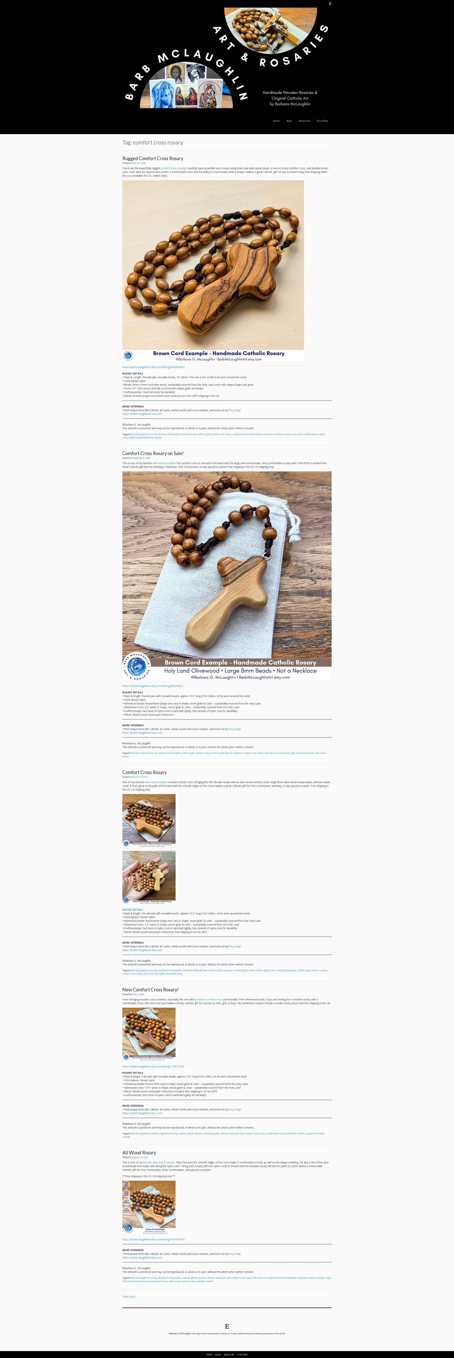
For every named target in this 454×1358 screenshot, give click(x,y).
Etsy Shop (322, 120)
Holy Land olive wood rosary (136, 1281)
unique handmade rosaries (149, 437)
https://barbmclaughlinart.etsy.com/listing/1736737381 (153, 1066)
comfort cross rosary (172, 168)
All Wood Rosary (139, 1152)
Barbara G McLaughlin (170, 434)
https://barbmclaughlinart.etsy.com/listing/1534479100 (153, 1239)
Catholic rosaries (319, 970)
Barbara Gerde (189, 434)
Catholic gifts (203, 434)
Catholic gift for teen (265, 970)
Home (276, 120)
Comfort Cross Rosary (144, 772)
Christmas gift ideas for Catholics (226, 753)
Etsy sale (268, 753)
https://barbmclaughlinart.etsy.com (142, 414)
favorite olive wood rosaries (159, 1162)
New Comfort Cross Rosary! (150, 989)
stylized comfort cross (209, 999)
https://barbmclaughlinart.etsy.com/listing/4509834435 (153, 367)
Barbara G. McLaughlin (170, 970)
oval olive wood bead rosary (276, 434)
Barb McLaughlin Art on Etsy (143, 434)
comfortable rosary (275, 1133)
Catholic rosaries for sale (232, 1133)
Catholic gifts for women (190, 1133)
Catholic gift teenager (286, 970)
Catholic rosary (202, 753)
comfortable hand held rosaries (247, 434)
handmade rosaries (295, 1133)
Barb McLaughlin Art (140, 1133)
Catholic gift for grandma (220, 970)
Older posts (129, 1296)
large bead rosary (159, 1281)
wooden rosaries (205, 1281)
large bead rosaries (305, 753)
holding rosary (324, 1277)
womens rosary (189, 1281)
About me (304, 120)
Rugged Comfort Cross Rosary (152, 158)
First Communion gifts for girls (267, 1277)
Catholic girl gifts (211, 1133)
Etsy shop (234, 410)
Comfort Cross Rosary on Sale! (153, 453)
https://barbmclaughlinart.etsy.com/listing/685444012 (152, 686)
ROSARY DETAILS (132, 909)
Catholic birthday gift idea (194, 970)
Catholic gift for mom (244, 970)
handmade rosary (174, 973)
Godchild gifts (289, 1277)
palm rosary (175, 1281)
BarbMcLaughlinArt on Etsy (164, 1133)
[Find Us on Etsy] (330, 3)
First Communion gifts (284, 753)
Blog (289, 120)
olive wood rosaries (164, 463)
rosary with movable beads (304, 434)
